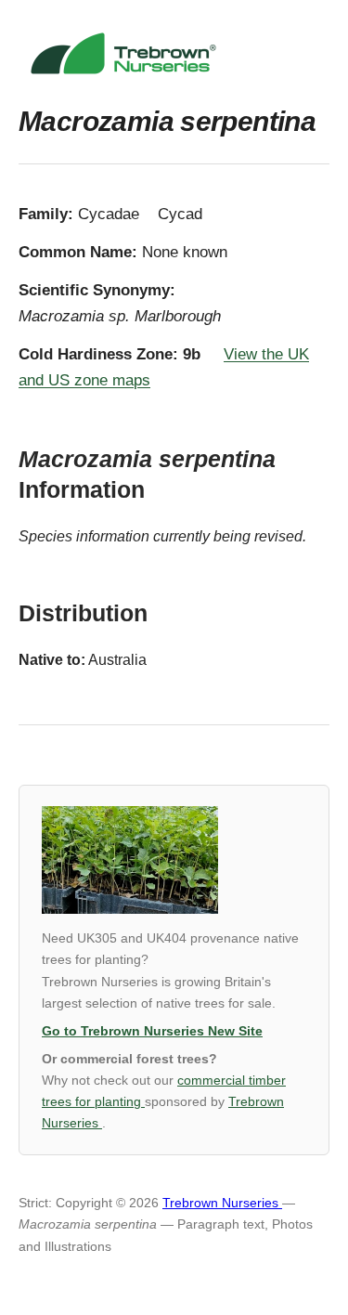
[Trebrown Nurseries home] (174, 53)
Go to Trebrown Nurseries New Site (152, 1031)
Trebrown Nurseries (222, 1203)
